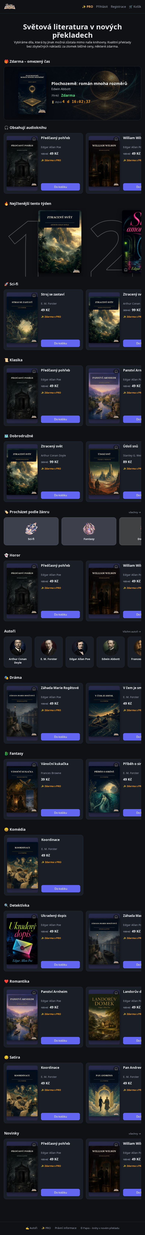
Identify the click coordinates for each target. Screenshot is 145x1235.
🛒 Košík (135, 7)
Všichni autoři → (132, 631)
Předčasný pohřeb (55, 138)
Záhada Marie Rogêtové (60, 688)
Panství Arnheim (54, 991)
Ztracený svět (134, 294)
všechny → (135, 512)
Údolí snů (130, 446)
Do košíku (60, 186)
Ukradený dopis (53, 915)
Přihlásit (102, 7)
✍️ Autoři (31, 1228)
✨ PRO (87, 7)
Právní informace (65, 1228)
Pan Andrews (133, 1067)
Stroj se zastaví (52, 294)
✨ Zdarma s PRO (51, 160)
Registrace (118, 7)
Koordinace (50, 840)
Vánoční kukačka (54, 764)
